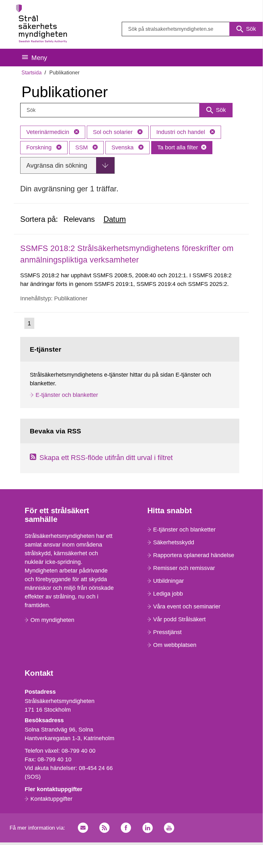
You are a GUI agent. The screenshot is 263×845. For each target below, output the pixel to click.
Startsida (31, 72)
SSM (82, 147)
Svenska (123, 147)
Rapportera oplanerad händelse (193, 555)
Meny (39, 57)
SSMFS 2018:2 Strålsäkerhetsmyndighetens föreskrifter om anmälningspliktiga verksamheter (127, 254)
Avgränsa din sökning (56, 165)
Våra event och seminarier (186, 606)
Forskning (39, 147)
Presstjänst (167, 632)
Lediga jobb (168, 593)
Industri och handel (181, 132)
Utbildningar (168, 581)
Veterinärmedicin (48, 132)
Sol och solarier (113, 132)
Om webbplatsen (174, 645)
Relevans (79, 219)
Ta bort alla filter (177, 147)
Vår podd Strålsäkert (179, 619)
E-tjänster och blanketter (67, 395)
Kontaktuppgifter (51, 799)
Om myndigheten (52, 620)
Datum (114, 219)
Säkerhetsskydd (173, 542)
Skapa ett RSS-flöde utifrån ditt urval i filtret (106, 458)
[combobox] (192, 29)
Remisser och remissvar (184, 568)
